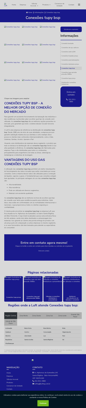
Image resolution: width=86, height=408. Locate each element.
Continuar (43, 403)
